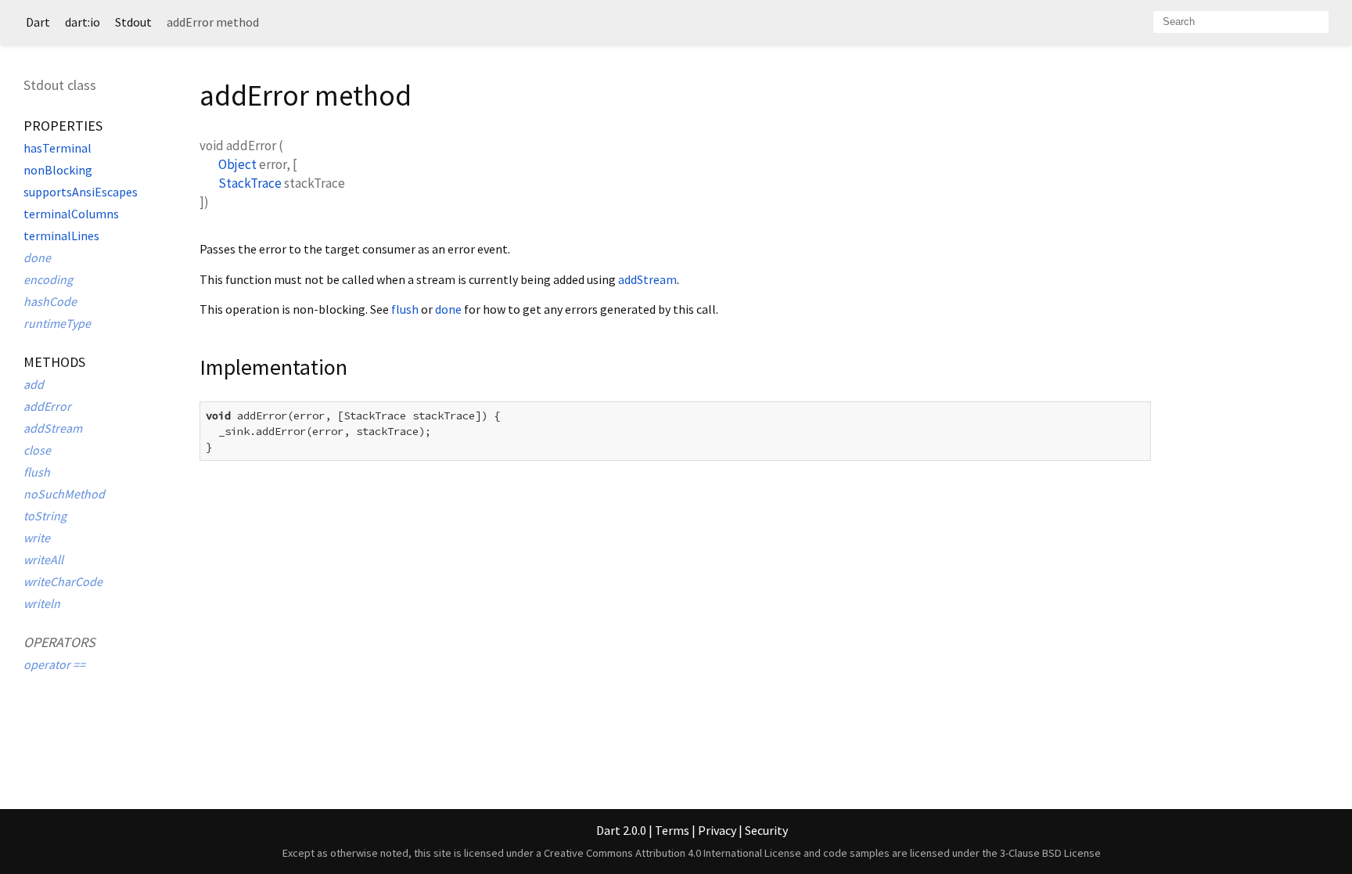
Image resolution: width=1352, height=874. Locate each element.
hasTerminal (57, 148)
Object (237, 164)
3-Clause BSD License (1050, 853)
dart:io (82, 22)
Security (766, 830)
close (37, 450)
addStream (52, 428)
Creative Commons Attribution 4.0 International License (672, 853)
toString (45, 515)
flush (36, 472)
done (37, 257)
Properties (62, 126)
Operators (59, 642)
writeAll (43, 559)
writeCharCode (62, 581)
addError (47, 406)
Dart (38, 22)
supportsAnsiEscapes (80, 192)
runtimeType (57, 323)
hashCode (50, 301)
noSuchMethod (64, 494)
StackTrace (250, 183)
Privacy (717, 830)
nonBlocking (57, 170)
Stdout (133, 22)
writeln (41, 603)
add (33, 384)
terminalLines (61, 235)
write (36, 537)
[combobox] (1241, 22)
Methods (54, 362)
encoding (48, 279)
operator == (54, 664)
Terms (672, 830)
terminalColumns (71, 213)
